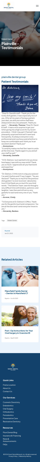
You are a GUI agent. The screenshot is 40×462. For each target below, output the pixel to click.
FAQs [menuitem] (5, 444)
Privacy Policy (13, 456)
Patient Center (7, 39)
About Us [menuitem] (6, 388)
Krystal (7, 231)
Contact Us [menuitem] (7, 391)
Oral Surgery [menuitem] (8, 409)
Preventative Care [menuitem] (10, 418)
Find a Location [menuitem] (9, 385)
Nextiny (28, 456)
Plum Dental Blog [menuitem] (10, 432)
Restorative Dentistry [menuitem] (11, 421)
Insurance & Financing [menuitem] (12, 436)
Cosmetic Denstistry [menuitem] (11, 402)
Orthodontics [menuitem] (8, 412)
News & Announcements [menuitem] (9, 440)
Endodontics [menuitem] (8, 405)
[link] (8, 5)
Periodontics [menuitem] (8, 415)
